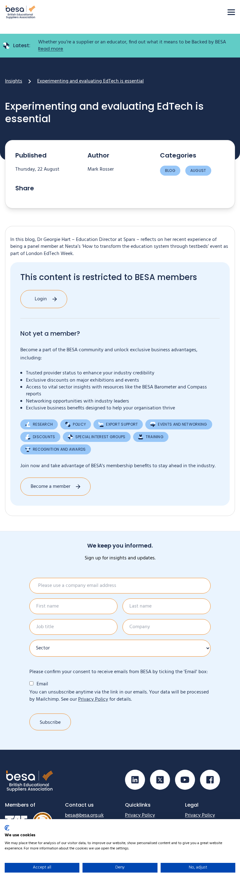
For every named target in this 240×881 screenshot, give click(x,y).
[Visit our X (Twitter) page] (160, 780)
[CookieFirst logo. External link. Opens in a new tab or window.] (7, 828)
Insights (13, 81)
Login (41, 299)
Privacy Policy (93, 699)
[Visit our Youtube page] (185, 780)
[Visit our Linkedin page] (135, 780)
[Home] (20, 12)
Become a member (50, 487)
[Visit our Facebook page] (210, 780)
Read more (50, 49)
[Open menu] (231, 12)
